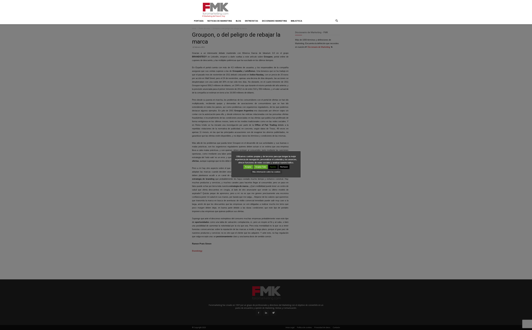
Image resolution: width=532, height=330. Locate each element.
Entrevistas (251, 21)
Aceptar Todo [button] (260, 167)
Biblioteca (296, 21)
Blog (238, 21)
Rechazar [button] (284, 167)
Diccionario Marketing (274, 21)
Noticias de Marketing (219, 21)
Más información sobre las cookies (266, 172)
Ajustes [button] (273, 167)
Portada (199, 21)
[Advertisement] (289, 10)
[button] (336, 21)
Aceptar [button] (248, 167)
